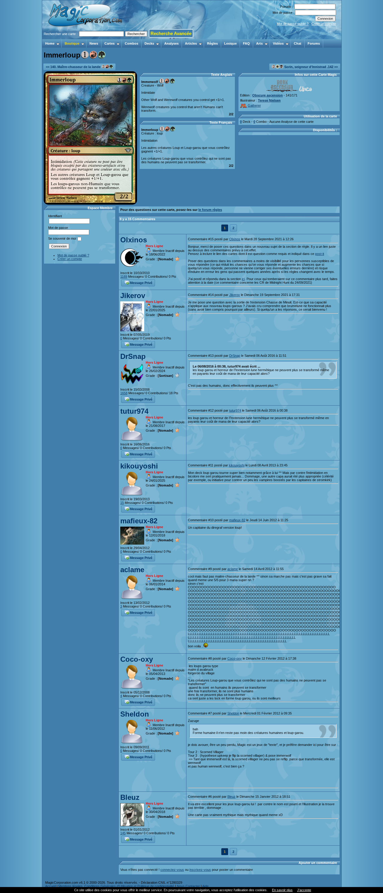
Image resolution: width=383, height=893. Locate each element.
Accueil (50, 886)
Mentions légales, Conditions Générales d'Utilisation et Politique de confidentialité (116, 886)
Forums (314, 43)
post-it (319, 254)
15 (122, 502)
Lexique (230, 43)
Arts (259, 43)
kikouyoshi (139, 466)
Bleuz (129, 797)
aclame (132, 570)
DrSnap (133, 356)
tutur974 (134, 411)
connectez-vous (172, 869)
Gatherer (254, 105)
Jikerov (132, 295)
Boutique (72, 43)
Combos (131, 43)
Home (49, 43)
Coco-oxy (136, 659)
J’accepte (304, 890)
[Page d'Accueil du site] (85, 37)
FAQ (246, 43)
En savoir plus (282, 890)
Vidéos (278, 43)
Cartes (109, 43)
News (93, 43)
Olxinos (133, 240)
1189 (123, 276)
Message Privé (141, 283)
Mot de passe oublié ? (292, 23)
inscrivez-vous (200, 869)
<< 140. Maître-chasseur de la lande (73, 67)
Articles (191, 43)
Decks (149, 43)
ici (243, 279)
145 (123, 833)
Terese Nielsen (269, 100)
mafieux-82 (138, 521)
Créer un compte (323, 23)
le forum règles (210, 209)
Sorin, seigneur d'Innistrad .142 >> (310, 67)
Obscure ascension (267, 95)
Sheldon (134, 714)
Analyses (171, 43)
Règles (212, 43)
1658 (123, 393)
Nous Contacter (188, 886)
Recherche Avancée (171, 33)
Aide (205, 886)
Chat (297, 43)
